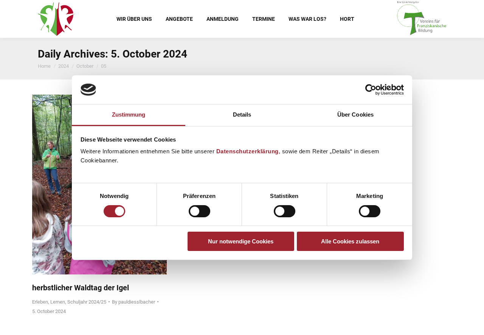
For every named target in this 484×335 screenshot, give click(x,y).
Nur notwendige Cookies (240, 241)
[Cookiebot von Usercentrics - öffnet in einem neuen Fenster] (371, 89)
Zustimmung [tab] (129, 114)
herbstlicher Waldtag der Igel (80, 287)
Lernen (57, 302)
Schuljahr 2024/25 (86, 302)
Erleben (40, 302)
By (133, 302)
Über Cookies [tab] (355, 114)
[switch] (199, 211)
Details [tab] (242, 114)
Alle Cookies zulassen (350, 241)
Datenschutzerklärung (247, 151)
